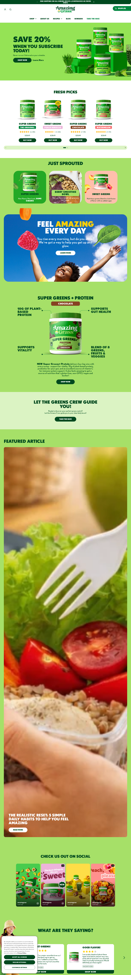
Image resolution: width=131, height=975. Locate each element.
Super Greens (27, 124)
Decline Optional (19, 962)
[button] (122, 8)
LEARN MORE (65, 253)
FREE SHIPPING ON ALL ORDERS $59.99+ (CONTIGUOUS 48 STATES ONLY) (65, 2)
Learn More (38, 60)
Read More (18, 830)
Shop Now (65, 382)
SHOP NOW (22, 60)
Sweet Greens (52, 124)
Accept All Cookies (19, 957)
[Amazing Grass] (65, 9)
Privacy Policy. (22, 953)
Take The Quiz (65, 419)
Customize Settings (19, 967)
